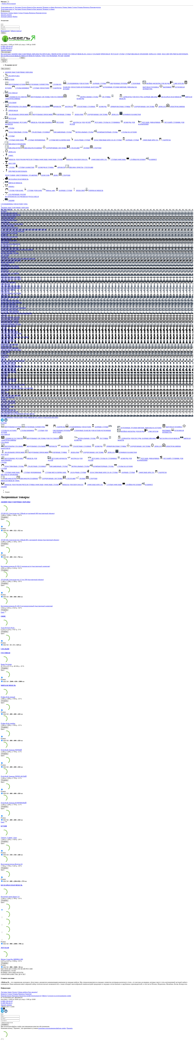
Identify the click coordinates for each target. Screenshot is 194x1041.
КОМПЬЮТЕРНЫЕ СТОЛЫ (11, 324)
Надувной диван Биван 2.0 (10, 896)
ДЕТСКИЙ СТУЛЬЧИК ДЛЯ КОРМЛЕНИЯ (16, 313)
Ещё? (2, 612)
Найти (22, 58)
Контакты (58, 7)
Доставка (18, 7)
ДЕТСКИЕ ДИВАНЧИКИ (10, 311)
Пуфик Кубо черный (8, 697)
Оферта (44, 996)
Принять (70, 1028)
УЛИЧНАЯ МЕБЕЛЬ (8, 410)
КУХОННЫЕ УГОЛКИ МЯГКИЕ (12, 231)
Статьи (74, 7)
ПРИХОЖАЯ (105, 54)
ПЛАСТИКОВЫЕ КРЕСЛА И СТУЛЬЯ (14, 337)
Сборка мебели (22, 992)
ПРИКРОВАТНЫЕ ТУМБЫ (10, 277)
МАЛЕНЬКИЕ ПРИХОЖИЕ (11, 286)
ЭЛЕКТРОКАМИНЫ (8, 251)
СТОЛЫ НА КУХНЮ (8, 217)
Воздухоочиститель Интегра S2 (12, 864)
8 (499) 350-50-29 (7, 46)
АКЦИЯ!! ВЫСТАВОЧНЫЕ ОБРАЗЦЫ (25, 54)
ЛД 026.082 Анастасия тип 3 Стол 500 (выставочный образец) (22, 579)
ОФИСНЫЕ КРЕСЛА (8, 341)
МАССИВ (165, 54)
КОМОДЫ (4, 257)
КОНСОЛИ (5, 390)
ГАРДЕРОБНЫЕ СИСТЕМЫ (11, 279)
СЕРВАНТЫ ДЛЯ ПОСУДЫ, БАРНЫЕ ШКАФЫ (18, 259)
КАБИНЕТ (4, 374)
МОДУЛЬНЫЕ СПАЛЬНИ (10, 268)
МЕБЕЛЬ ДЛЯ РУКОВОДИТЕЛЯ (12, 361)
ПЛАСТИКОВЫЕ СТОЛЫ (10, 317)
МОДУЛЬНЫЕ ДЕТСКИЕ (10, 301)
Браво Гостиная (6, 664)
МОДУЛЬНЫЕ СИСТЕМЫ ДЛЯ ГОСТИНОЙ (17, 249)
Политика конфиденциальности (30, 996)
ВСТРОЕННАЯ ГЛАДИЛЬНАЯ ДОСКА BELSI (17, 414)
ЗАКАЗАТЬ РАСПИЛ (50, 417)
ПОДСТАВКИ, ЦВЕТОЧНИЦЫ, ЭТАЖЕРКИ (17, 388)
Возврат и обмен (49, 7)
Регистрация (11, 3)
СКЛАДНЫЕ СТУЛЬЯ (9, 335)
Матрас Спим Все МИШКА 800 (12, 959)
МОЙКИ (4, 235)
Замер (70, 7)
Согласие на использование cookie (59, 996)
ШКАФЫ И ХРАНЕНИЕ (140, 54)
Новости (30, 7)
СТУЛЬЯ (128, 54)
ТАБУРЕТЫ (5, 222)
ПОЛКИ (4, 353)
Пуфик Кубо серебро (8, 723)
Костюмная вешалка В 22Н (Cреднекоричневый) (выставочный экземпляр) (27, 606)
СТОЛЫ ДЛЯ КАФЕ (8, 401)
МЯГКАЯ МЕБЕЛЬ (28, 56)
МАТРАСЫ (5, 271)
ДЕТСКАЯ (114, 54)
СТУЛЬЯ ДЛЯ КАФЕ (8, 403)
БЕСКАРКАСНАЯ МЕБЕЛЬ (11, 56)
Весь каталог (6, 68)
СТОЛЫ (121, 54)
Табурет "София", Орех (9, 837)
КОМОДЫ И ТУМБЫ (8, 381)
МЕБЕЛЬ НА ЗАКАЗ (84, 54)
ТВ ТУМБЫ (5, 255)
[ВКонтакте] (2, 1008)
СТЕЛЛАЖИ (5, 352)
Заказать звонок (6, 15)
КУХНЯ (64, 54)
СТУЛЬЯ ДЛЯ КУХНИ (9, 220)
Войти (4, 3)
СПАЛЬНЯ (96, 54)
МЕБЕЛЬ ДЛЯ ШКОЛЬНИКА (11, 302)
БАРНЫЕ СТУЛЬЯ (7, 226)
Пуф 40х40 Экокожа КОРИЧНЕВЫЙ (13, 803)
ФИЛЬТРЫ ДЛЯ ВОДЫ (9, 237)
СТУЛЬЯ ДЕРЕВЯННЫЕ (9, 332)
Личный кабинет (7, 16)
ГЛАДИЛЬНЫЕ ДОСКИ (54, 56)
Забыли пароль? (16, 31)
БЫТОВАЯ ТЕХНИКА (9, 240)
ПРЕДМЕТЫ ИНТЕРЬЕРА (178, 54)
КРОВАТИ (4, 270)
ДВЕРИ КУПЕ (56, 54)
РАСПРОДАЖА (45, 54)
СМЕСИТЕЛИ (6, 238)
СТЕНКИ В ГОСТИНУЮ (10, 248)
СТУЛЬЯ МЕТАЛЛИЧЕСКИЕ (11, 333)
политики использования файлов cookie (52, 1028)
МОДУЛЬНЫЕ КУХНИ (9, 213)
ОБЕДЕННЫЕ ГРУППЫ (9, 228)
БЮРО (3, 392)
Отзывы (80, 7)
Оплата (24, 7)
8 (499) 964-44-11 (6, 48)
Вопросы (86, 7)
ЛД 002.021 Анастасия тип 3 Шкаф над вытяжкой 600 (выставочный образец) (28, 513)
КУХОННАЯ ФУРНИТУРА (10, 244)
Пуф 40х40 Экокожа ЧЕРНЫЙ (11, 750)
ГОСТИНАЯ (72, 54)
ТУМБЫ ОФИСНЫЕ (8, 363)
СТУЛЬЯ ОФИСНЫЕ (8, 330)
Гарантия (28, 994)
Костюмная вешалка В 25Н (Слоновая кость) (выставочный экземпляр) (25, 566)
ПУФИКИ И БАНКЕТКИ (10, 297)
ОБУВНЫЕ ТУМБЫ (8, 290)
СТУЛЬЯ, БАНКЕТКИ (8, 379)
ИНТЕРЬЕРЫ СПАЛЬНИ (10, 266)
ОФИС (159, 54)
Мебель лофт (5, 405)
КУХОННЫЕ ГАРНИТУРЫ (10, 215)
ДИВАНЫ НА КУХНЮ (9, 233)
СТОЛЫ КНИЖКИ (7, 218)
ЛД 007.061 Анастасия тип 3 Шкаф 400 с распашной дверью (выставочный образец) (30, 540)
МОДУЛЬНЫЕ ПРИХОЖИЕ (11, 288)
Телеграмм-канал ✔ (8, 7)
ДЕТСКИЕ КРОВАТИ (8, 304)
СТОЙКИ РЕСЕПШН (8, 372)
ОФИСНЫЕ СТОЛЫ (8, 364)
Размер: (3, 528)
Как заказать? (38, 7)
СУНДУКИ (5, 355)
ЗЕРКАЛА (152, 54)
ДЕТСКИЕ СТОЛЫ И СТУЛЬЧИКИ (13, 308)
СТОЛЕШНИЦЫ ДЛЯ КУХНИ (12, 204)
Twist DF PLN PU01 (8, 628)
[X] (4, 1008)
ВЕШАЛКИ (5, 291)
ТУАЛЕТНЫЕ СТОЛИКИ (10, 273)
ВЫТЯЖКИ (5, 242)
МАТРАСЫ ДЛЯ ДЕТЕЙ (9, 306)
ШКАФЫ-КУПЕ (6, 346)
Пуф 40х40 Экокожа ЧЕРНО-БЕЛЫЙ (14, 776)
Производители (95, 7)
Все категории (6, 54)
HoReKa (38, 56)
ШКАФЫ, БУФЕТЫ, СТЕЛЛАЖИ (13, 384)
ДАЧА (43, 56)
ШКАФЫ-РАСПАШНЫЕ (9, 348)
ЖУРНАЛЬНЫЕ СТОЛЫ (9, 253)
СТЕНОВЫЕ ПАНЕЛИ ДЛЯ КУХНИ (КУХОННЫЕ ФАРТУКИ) (23, 229)
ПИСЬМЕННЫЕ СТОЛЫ (10, 321)
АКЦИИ (67, 56)
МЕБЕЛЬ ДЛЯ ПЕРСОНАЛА (11, 366)
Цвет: (3, 519)
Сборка (65, 7)
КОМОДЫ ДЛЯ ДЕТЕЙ (9, 310)
